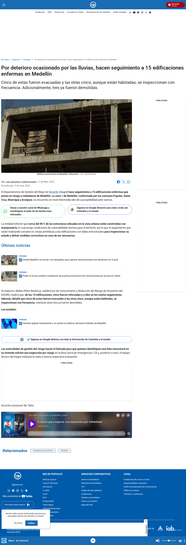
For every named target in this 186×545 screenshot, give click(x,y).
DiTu (44, 498)
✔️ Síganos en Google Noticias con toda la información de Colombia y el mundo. (69, 339)
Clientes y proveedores (90, 498)
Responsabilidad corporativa (135, 483)
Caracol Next (48, 516)
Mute (157, 540)
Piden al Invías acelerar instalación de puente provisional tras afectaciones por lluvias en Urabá (71, 275)
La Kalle (46, 490)
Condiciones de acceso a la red (136, 480)
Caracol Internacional (51, 509)
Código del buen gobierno (91, 490)
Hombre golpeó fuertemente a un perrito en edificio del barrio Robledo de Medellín (64, 323)
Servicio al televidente (90, 480)
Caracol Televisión (50, 483)
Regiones (16, 60)
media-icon (93, 540)
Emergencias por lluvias (43, 450)
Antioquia (27, 60)
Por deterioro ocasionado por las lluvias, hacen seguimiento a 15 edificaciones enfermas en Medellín (75, 60)
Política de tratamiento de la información (140, 487)
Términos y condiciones (133, 494)
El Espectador (48, 501)
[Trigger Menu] (3, 4)
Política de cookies (131, 490)
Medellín (54, 191)
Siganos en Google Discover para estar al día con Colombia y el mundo (102, 209)
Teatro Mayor (48, 505)
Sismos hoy (59, 12)
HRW (49, 12)
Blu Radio (5, 60)
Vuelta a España (119, 12)
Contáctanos (86, 494)
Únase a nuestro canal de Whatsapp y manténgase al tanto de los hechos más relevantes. (31, 211)
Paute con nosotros (89, 501)
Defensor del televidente (91, 483)
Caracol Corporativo (51, 512)
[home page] (93, 5)
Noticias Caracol (49, 480)
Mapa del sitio (87, 505)
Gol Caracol (47, 487)
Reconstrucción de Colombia (98, 12)
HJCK (45, 494)
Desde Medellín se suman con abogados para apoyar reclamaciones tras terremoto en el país (70, 259)
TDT (83, 487)
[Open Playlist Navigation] (184, 540)
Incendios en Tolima (75, 12)
